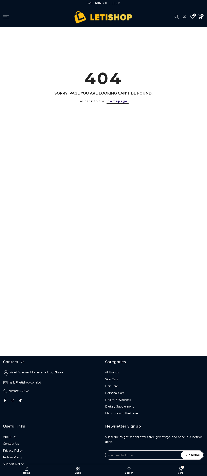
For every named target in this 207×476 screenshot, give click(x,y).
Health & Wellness (118, 400)
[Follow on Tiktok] (20, 400)
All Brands (112, 372)
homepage (118, 101)
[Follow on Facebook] (5, 400)
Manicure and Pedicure (121, 413)
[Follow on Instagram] (12, 400)
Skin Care (111, 379)
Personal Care (115, 393)
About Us (9, 437)
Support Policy (13, 464)
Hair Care (111, 386)
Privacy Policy (13, 450)
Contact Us (11, 444)
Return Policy (12, 457)
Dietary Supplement (119, 406)
